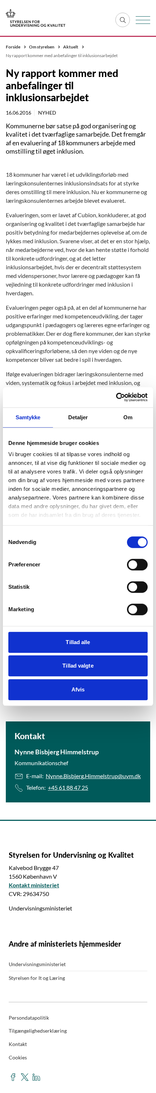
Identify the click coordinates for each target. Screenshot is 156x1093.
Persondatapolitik (29, 1018)
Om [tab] (127, 417)
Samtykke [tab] (28, 417)
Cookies (18, 1057)
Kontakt (18, 1044)
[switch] (137, 564)
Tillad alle (78, 642)
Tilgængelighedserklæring (38, 1031)
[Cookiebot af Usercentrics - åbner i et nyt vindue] (116, 397)
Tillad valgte (77, 666)
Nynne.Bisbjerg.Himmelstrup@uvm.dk (93, 775)
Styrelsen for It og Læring (37, 978)
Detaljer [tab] (78, 417)
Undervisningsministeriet (37, 964)
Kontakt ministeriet (34, 885)
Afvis (78, 689)
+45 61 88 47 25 (68, 787)
